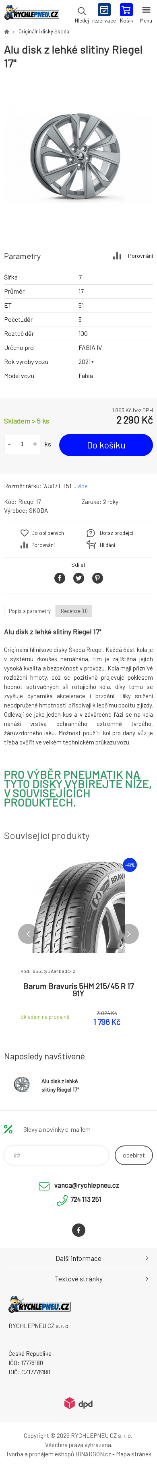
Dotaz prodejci (116, 533)
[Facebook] (78, 1230)
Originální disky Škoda (44, 31)
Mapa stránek (133, 1454)
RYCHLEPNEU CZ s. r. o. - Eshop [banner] (31, 14)
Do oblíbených (47, 533)
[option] (78, 156)
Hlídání (107, 545)
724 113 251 (85, 1199)
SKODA (38, 510)
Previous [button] (28, 934)
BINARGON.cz (93, 1454)
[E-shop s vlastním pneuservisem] (6, 31)
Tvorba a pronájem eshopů (40, 1454)
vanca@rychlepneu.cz (86, 1185)
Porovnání (140, 255)
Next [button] (129, 934)
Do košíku (106, 444)
